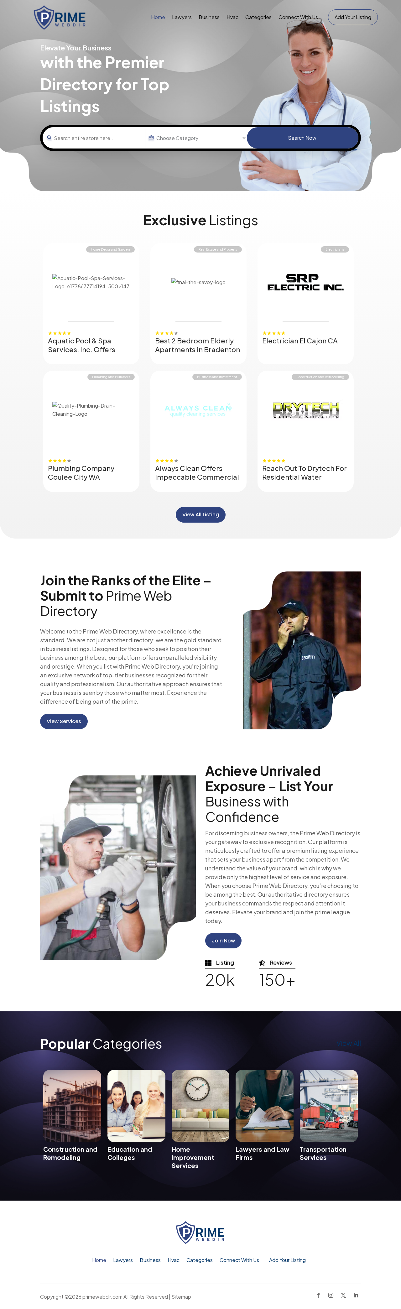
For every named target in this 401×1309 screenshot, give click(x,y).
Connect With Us (298, 17)
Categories (258, 17)
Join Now (223, 940)
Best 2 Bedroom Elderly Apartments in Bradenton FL (197, 349)
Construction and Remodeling (320, 377)
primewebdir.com (102, 1296)
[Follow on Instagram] (331, 1295)
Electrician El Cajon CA (300, 340)
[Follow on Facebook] (318, 1295)
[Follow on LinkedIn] (356, 1295)
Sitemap (181, 1296)
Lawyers (182, 17)
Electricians (334, 249)
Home (158, 17)
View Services (64, 721)
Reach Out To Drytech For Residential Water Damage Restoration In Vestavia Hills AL (304, 481)
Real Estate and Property (218, 249)
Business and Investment (217, 377)
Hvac (232, 17)
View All (348, 1043)
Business (209, 17)
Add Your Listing (353, 17)
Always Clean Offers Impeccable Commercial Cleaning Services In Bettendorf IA (197, 481)
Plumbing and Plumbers (111, 377)
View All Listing (200, 514)
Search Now (302, 137)
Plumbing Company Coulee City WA (81, 472)
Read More (129, 333)
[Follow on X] (343, 1295)
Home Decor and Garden (110, 249)
